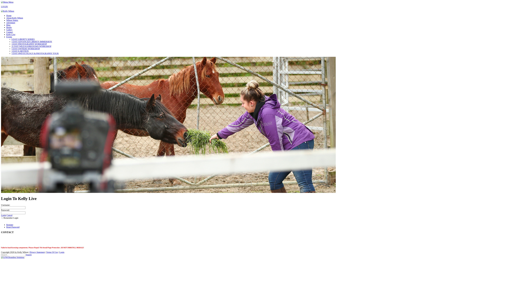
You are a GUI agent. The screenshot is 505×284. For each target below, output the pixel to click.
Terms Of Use (52, 252)
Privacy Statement (37, 252)
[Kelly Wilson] (7, 11)
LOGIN (4, 7)
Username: (5, 205)
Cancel (9, 215)
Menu (10, 2)
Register (9, 225)
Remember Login (11, 218)
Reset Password (12, 227)
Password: (5, 210)
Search (29, 255)
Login (3, 215)
